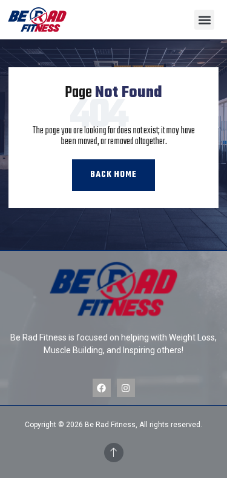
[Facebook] (102, 388)
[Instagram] (126, 388)
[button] (204, 20)
